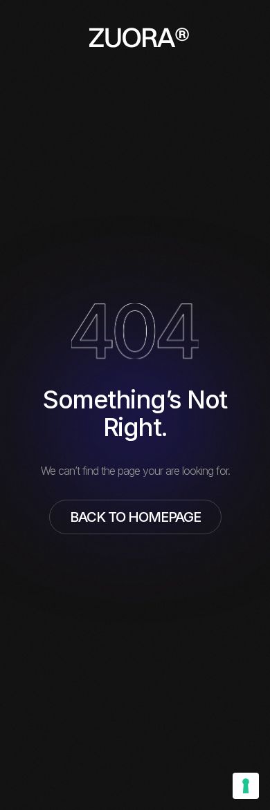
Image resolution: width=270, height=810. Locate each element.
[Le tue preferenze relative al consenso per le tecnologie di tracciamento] (246, 786)
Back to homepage (135, 517)
